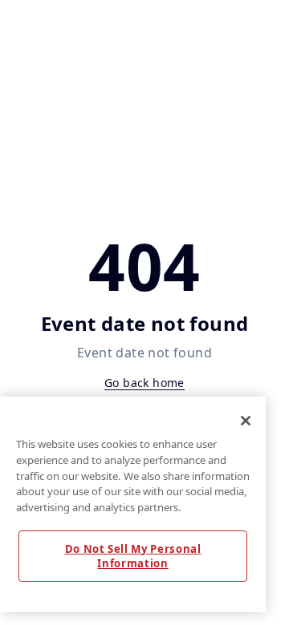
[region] (133, 504)
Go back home (144, 382)
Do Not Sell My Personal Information (133, 556)
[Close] (245, 420)
